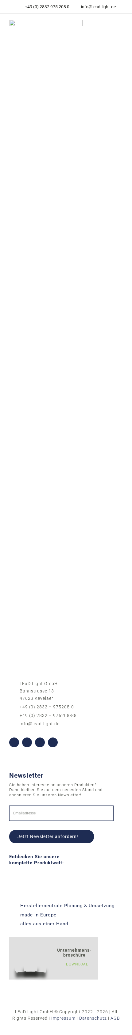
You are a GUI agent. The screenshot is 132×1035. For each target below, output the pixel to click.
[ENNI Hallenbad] (66, 386)
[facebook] (14, 742)
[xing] (53, 742)
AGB (115, 1018)
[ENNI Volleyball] (66, 493)
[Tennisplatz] (66, 67)
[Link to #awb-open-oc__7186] (116, 29)
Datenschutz (93, 1018)
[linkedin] (40, 742)
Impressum (63, 1018)
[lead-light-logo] (46, 22)
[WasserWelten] (66, 280)
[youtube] (27, 742)
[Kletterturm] (66, 173)
